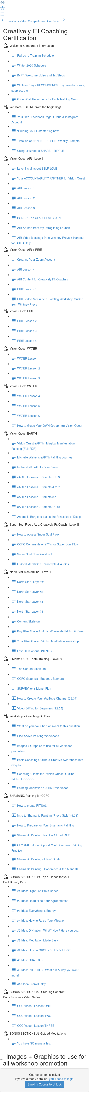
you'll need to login (61, 1079)
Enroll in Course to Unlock (44, 1084)
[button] (2, 4)
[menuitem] (2, 9)
